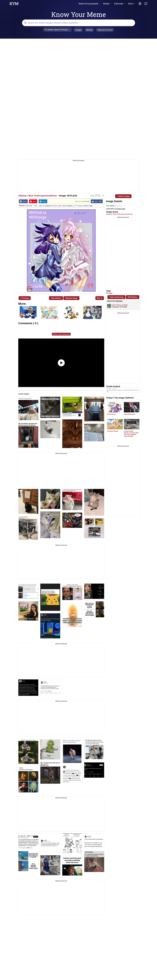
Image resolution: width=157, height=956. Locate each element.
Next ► (100, 298)
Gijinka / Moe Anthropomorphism (37, 195)
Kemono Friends (112, 431)
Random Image (71, 298)
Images (78, 30)
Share (24, 201)
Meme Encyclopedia (88, 3)
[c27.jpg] (61, 250)
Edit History (132, 297)
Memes (89, 30)
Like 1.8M (97, 201)
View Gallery (56, 298)
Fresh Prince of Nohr (120, 305)
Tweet (43, 201)
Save (34, 201)
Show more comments (61, 334)
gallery (55, 206)
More (130, 3)
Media (106, 3)
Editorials (119, 3)
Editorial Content (105, 30)
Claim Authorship (116, 297)
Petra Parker (111, 414)
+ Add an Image (123, 196)
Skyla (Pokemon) (129, 414)
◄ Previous (24, 298)
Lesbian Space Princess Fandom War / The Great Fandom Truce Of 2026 (131, 433)
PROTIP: (22, 206)
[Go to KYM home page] (14, 4)
